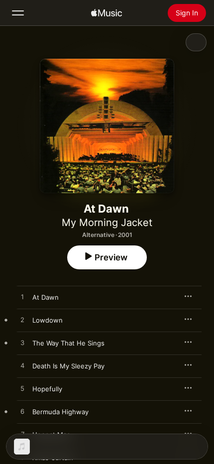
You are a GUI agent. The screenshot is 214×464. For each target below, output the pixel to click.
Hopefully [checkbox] (47, 389)
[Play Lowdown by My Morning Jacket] (22, 320)
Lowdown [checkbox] (47, 320)
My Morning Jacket (107, 223)
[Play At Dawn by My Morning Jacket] (22, 297)
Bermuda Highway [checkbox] (60, 412)
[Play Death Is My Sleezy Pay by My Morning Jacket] (22, 365)
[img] (106, 12)
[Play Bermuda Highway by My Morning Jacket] (22, 411)
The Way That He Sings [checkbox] (68, 343)
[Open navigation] (18, 13)
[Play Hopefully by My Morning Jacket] (22, 388)
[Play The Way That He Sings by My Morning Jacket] (22, 343)
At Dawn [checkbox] (45, 297)
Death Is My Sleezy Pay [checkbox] (68, 366)
